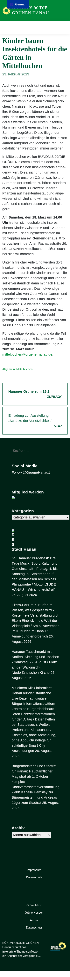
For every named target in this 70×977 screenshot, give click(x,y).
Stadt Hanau (24, 549)
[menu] (18, 4)
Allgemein (8, 369)
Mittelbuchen (24, 369)
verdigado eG (31, 955)
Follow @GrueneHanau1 (31, 472)
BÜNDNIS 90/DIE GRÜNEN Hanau (30, 10)
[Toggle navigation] (63, 27)
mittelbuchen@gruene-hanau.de (27, 354)
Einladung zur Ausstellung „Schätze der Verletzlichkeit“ (35, 421)
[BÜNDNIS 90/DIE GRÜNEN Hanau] (6, 11)
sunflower (32, 951)
